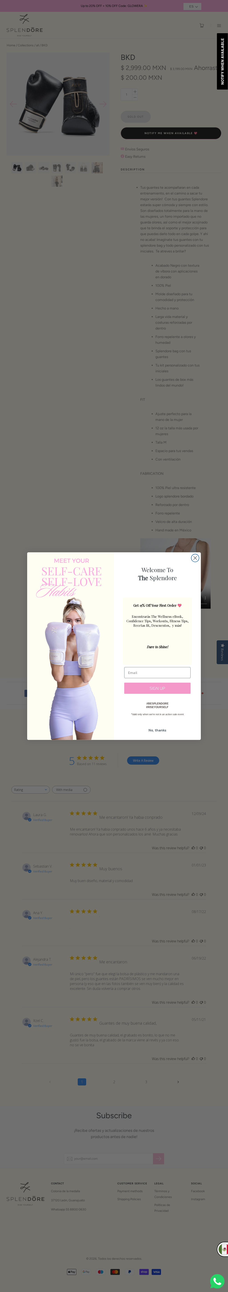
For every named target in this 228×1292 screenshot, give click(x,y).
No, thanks (157, 730)
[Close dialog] (195, 558)
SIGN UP (157, 688)
